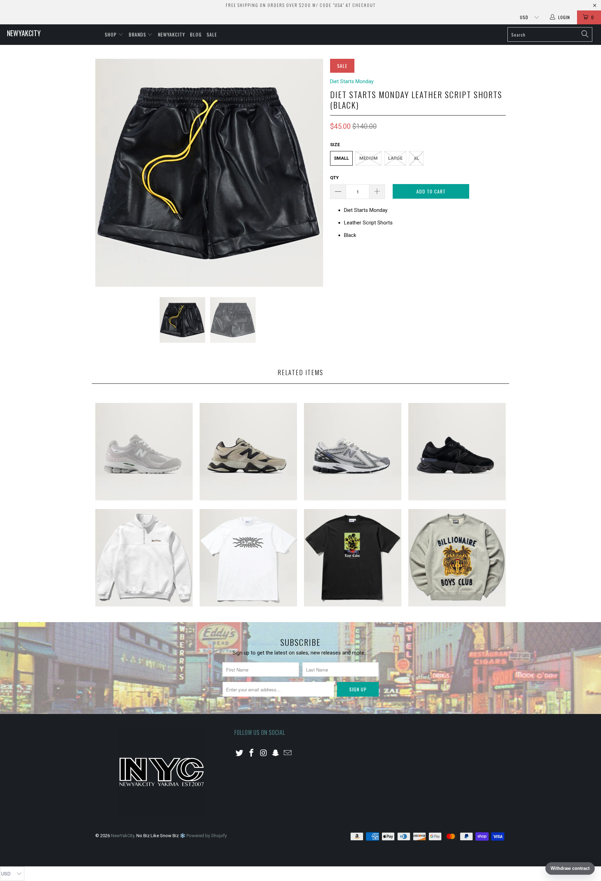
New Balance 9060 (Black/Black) (457, 451)
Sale (212, 34)
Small (341, 158)
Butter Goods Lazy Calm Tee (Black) (352, 557)
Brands (138, 34)
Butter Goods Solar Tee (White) (248, 557)
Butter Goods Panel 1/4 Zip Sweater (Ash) (144, 557)
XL (416, 158)
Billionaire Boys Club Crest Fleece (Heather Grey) (457, 557)
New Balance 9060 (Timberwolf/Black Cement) (248, 451)
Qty (334, 177)
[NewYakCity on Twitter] (239, 753)
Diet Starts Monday (352, 81)
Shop (111, 34)
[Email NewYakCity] (288, 753)
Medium (368, 158)
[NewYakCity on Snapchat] (276, 753)
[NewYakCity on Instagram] (263, 753)
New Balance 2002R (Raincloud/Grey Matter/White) (144, 451)
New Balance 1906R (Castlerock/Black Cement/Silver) (352, 451)
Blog (196, 34)
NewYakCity (24, 33)
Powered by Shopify (206, 835)
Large (395, 158)
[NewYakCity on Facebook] (252, 753)
